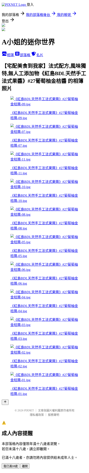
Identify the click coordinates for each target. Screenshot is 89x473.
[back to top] (5, 402)
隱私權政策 (37, 414)
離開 (25, 466)
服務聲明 (53, 414)
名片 (39, 55)
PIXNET (29, 410)
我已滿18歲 (10, 466)
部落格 (25, 55)
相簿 (11, 55)
